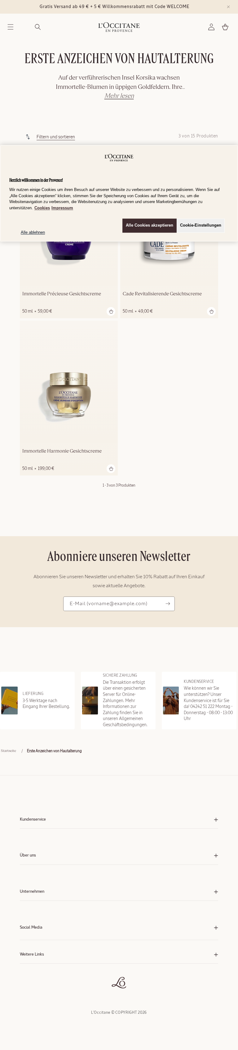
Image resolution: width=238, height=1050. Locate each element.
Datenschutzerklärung (37, 974)
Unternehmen (32, 892)
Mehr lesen (119, 96)
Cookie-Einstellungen (200, 225)
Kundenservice (33, 820)
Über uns (28, 855)
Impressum (62, 208)
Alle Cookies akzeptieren (149, 225)
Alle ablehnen (33, 232)
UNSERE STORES (33, 980)
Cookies (42, 208)
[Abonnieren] (167, 604)
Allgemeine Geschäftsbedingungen (48, 968)
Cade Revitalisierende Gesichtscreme (162, 294)
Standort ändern (33, 986)
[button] (10, 27)
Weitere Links (32, 954)
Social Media (31, 928)
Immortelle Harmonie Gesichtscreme (62, 451)
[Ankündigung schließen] (228, 7)
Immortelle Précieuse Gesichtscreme (61, 294)
